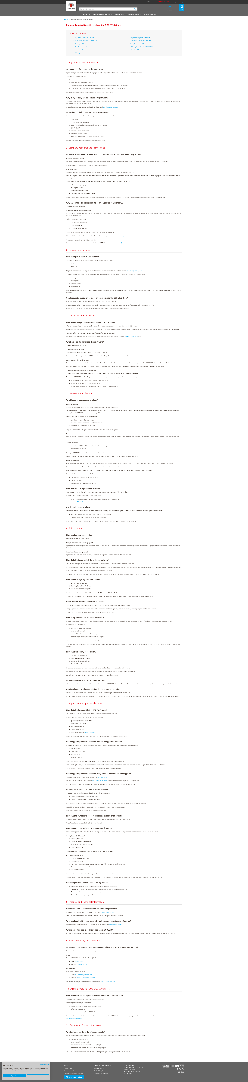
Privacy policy (44, 1064)
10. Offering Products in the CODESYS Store (142, 47)
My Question (170, 10)
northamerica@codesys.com (83, 974)
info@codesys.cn (80, 961)
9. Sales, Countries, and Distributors (139, 44)
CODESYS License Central (84, 502)
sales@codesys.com (121, 236)
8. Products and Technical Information (140, 41)
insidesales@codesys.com (134, 271)
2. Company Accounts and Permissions (85, 41)
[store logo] (71, 6)
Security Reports (99, 1068)
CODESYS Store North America (86, 977)
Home (66, 19)
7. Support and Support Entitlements (140, 38)
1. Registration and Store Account (84, 38)
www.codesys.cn (82, 964)
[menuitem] (86, 14)
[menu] (133, 14)
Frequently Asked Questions (102, 1065)
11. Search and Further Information (139, 50)
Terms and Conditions (70, 1071)
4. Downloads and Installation (82, 47)
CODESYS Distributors (131, 336)
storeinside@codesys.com (111, 107)
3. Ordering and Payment (81, 44)
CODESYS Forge (90, 732)
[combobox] (108, 9)
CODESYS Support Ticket (99, 780)
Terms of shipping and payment (73, 1073)
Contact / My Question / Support (103, 1071)
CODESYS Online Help (108, 912)
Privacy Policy (68, 1068)
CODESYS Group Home (101, 1073)
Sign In (179, 2)
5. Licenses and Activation (81, 50)
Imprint (66, 1065)
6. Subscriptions (78, 53)
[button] (162, 2)
